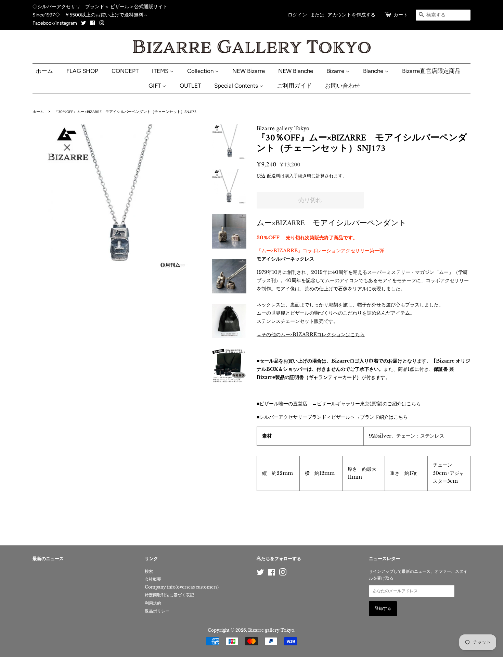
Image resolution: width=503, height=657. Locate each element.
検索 (149, 571)
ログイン (297, 15)
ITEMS (161, 70)
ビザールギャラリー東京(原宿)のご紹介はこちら (369, 404)
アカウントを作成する (351, 15)
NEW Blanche (295, 70)
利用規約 (153, 603)
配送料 (273, 176)
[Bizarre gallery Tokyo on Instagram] (101, 23)
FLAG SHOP (82, 70)
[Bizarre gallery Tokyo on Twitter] (84, 23)
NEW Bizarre (248, 70)
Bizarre (336, 70)
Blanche (374, 70)
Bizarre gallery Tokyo (271, 630)
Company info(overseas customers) (182, 587)
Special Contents (236, 85)
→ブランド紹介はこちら (381, 417)
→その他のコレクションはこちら (311, 334)
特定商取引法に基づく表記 (169, 594)
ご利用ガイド (294, 85)
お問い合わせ (342, 85)
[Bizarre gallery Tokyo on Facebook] (92, 23)
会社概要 (153, 579)
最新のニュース (48, 559)
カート (401, 15)
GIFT (155, 85)
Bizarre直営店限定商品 (431, 70)
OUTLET (190, 85)
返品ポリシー (157, 611)
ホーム (44, 70)
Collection (201, 70)
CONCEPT (125, 70)
